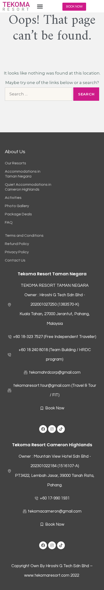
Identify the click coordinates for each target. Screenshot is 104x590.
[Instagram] (52, 429)
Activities (13, 198)
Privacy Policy (17, 252)
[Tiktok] (61, 429)
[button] (40, 6)
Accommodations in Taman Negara (22, 173)
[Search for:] (38, 94)
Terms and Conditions (24, 235)
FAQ (9, 222)
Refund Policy (17, 244)
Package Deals (18, 214)
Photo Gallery (17, 206)
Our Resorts (15, 163)
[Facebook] (43, 429)
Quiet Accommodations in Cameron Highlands (28, 187)
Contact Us (15, 260)
